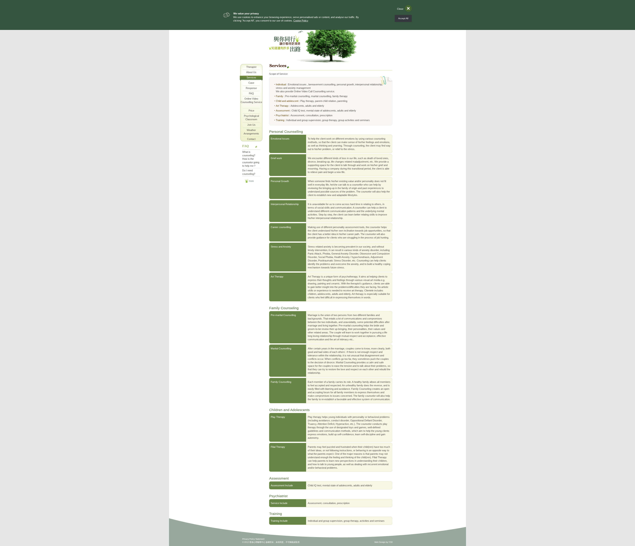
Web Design (379, 542)
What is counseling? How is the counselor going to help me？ (250, 158)
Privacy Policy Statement (253, 539)
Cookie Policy (300, 20)
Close (400, 8)
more (251, 181)
